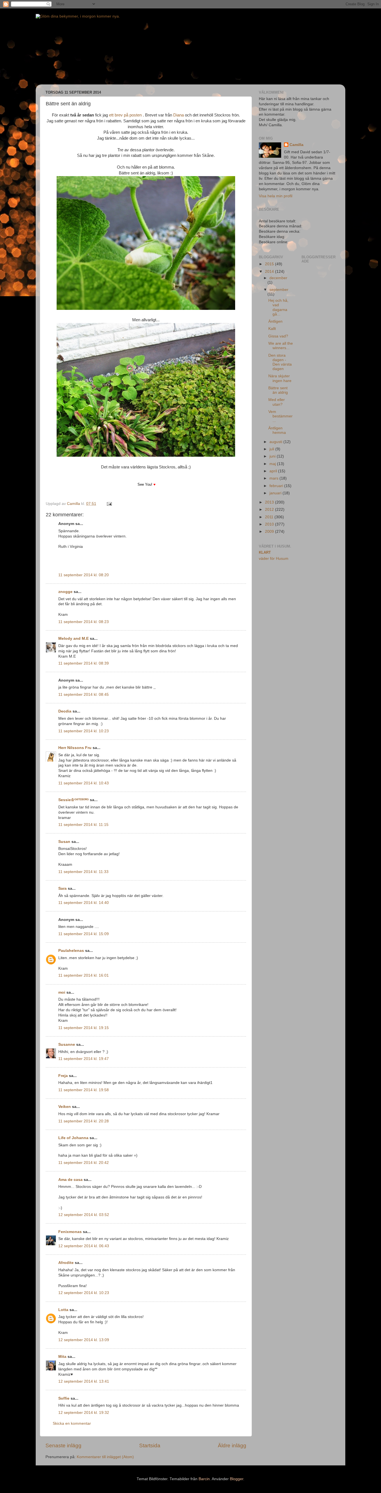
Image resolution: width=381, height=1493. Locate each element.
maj (273, 464)
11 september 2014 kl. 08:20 (83, 575)
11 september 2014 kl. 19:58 (83, 1090)
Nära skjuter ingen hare (279, 378)
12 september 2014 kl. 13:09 (83, 1340)
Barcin (204, 1479)
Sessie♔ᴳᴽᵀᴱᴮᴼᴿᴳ (73, 800)
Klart (265, 552)
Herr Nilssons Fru (74, 748)
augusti (276, 442)
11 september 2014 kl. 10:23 (83, 731)
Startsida (149, 1445)
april (273, 471)
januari (276, 493)
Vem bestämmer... (280, 416)
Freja (63, 1076)
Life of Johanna (73, 1138)
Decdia (64, 711)
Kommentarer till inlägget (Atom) (105, 1457)
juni (273, 456)
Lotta (63, 1310)
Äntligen (275, 321)
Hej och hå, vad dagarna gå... (278, 307)
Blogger (236, 1479)
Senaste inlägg (63, 1445)
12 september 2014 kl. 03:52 (83, 1215)
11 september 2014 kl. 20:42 (83, 1163)
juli (272, 449)
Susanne (66, 1044)
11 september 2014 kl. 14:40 (83, 903)
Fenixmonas (70, 1232)
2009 (270, 531)
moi (61, 992)
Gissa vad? (278, 336)
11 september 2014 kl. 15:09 (83, 934)
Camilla (296, 145)
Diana (178, 115)
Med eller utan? (276, 402)
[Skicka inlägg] (109, 504)
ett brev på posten (125, 115)
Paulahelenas (71, 951)
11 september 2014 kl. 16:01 (83, 975)
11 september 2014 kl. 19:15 (83, 1028)
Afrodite (66, 1263)
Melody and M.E (73, 638)
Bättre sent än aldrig (278, 390)
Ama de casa (70, 1180)
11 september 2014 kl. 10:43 (83, 783)
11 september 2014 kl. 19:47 (83, 1059)
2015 (270, 264)
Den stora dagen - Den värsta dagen (280, 362)
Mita (62, 1357)
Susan (64, 842)
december (278, 278)
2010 (270, 524)
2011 (269, 517)
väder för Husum (273, 558)
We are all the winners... (280, 345)
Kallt (272, 329)
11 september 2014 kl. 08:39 (83, 663)
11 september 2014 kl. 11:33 (83, 872)
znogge (65, 592)
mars (274, 478)
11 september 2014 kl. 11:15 (83, 825)
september (278, 290)
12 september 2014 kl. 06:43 (83, 1246)
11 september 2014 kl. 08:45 (83, 694)
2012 (270, 509)
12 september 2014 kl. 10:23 (83, 1293)
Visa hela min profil (275, 196)
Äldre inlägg (232, 1445)
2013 (270, 502)
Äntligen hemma (277, 430)
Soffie (63, 1398)
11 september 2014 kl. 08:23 (83, 622)
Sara (62, 888)
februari (276, 486)
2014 (270, 271)
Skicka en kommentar (72, 1423)
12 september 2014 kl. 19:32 (83, 1413)
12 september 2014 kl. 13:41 (83, 1381)
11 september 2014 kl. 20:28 (83, 1121)
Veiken (64, 1107)
